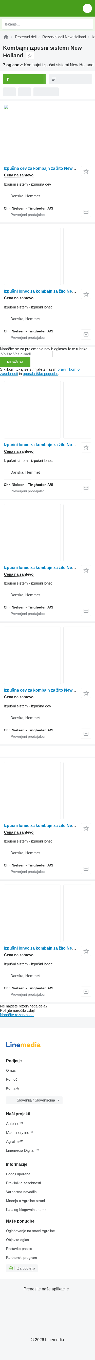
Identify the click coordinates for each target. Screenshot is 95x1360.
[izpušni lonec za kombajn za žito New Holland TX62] (47, 913)
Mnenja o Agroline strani (25, 1201)
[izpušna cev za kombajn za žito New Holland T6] (47, 655)
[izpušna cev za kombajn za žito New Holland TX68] (47, 133)
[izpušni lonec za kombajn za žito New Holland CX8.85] (47, 409)
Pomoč (11, 1079)
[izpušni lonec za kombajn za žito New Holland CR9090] (47, 532)
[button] (87, 8)
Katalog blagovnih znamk (26, 1210)
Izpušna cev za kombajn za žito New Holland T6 (49, 690)
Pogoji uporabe (18, 1174)
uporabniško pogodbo (40, 373)
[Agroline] (6, 37)
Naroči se (15, 362)
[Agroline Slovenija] (33, 8)
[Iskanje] (88, 24)
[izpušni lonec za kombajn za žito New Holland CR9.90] (47, 256)
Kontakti (12, 1088)
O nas (11, 1070)
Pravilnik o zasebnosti (23, 1183)
